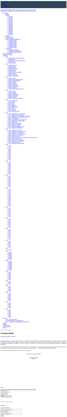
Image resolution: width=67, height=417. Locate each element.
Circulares (5, 336)
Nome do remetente (5, 413)
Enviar (2, 415)
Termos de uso (3, 401)
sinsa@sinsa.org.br (8, 396)
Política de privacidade (9, 401)
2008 (8, 336)
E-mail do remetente (5, 414)
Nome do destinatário (5, 409)
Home (2, 336)
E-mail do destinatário (5, 410)
